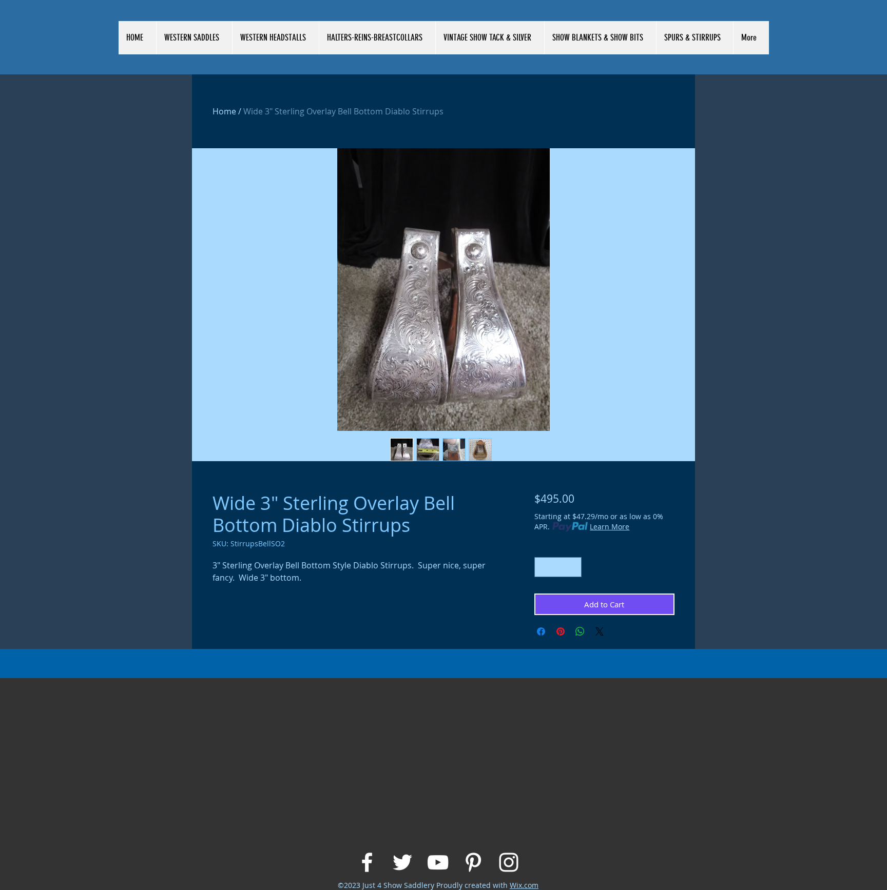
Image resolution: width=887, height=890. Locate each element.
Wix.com (524, 885)
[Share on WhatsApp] (580, 631)
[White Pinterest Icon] (473, 862)
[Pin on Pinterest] (560, 631)
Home (224, 111)
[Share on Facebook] (541, 631)
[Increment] (573, 567)
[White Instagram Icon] (509, 862)
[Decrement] (543, 567)
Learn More (609, 526)
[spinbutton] (557, 567)
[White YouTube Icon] (438, 862)
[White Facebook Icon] (367, 862)
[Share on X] (599, 631)
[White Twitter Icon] (402, 862)
